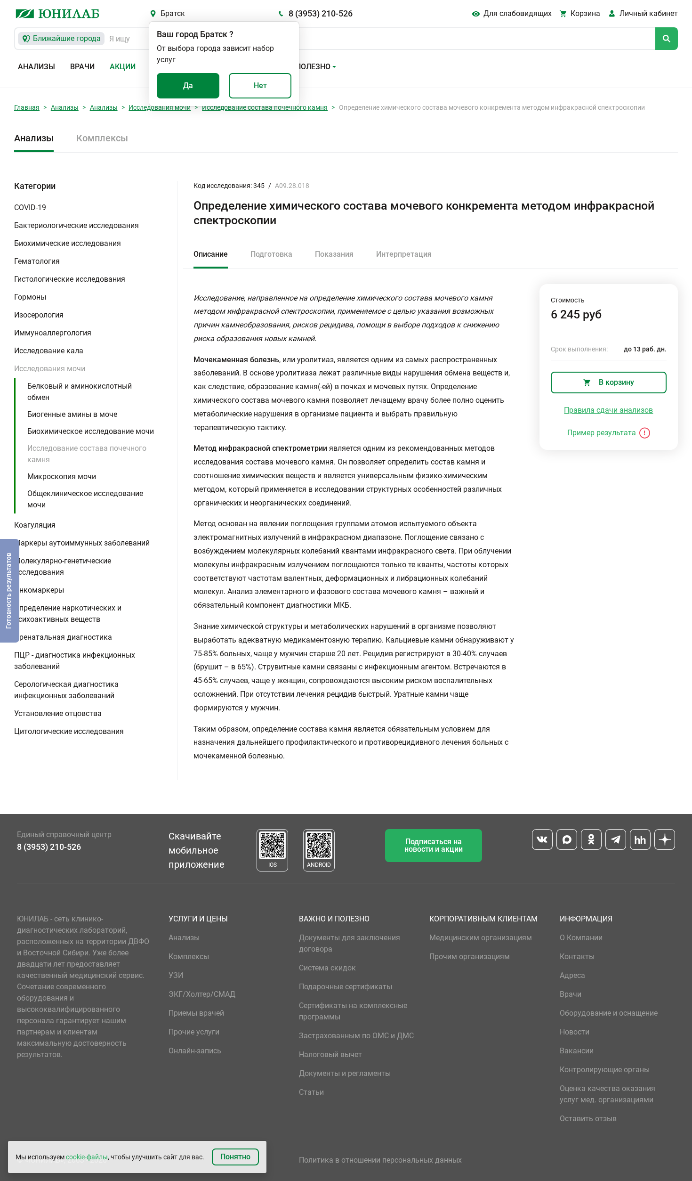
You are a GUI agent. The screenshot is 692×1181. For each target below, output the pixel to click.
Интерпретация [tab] (404, 254)
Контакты (577, 956)
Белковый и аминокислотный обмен (79, 392)
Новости (574, 1031)
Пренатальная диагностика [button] (63, 637)
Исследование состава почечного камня (265, 107)
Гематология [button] (37, 261)
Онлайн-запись (195, 1050)
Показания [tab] (334, 254)
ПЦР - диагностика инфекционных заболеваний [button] (74, 661)
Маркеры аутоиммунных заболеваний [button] (82, 542)
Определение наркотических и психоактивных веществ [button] (67, 613)
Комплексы (102, 138)
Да (188, 85)
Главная (27, 107)
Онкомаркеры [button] (39, 590)
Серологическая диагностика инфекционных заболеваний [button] (66, 690)
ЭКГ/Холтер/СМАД (202, 994)
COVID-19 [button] (30, 207)
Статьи (311, 1092)
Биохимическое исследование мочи (90, 431)
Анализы (36, 66)
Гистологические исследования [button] (69, 279)
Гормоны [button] (30, 297)
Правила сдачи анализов (608, 410)
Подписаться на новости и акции (433, 845)
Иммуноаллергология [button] (52, 332)
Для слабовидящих (517, 13)
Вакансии (577, 1050)
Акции (123, 66)
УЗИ (176, 975)
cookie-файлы (87, 1157)
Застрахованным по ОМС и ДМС (356, 1035)
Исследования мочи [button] (49, 368)
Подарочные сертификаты (345, 986)
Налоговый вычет (330, 1054)
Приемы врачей (196, 1013)
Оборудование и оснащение (609, 1013)
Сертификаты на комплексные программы (353, 1011)
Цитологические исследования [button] (69, 731)
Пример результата (601, 432)
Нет (260, 85)
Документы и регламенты (345, 1073)
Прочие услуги (194, 1031)
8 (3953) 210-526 (321, 13)
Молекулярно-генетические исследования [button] (62, 566)
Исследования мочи (160, 107)
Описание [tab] (210, 254)
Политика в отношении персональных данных (380, 1160)
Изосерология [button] (39, 314)
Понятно (235, 1156)
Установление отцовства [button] (58, 713)
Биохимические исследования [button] (67, 243)
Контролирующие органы (605, 1069)
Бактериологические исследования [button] (76, 225)
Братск (173, 13)
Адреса (572, 975)
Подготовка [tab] (271, 254)
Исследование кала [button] (48, 350)
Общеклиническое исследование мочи (85, 499)
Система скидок (327, 967)
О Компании (581, 937)
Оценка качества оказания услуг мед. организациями (607, 1094)
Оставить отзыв (588, 1118)
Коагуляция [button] (35, 525)
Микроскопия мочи (61, 476)
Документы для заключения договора (349, 943)
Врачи (82, 66)
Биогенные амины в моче (72, 414)
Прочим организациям (469, 956)
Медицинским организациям (480, 937)
